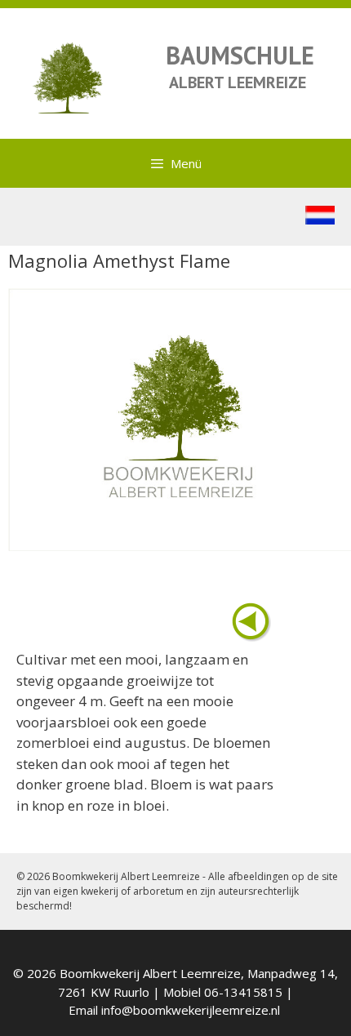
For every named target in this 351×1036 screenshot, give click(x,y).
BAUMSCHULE (240, 55)
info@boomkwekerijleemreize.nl (190, 1010)
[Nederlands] (320, 219)
